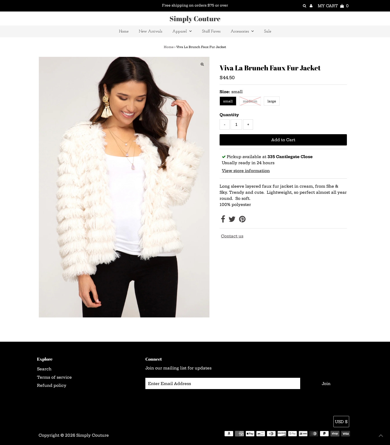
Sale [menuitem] (267, 32)
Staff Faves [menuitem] (211, 32)
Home (169, 47)
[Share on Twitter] (232, 220)
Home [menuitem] (124, 32)
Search (44, 369)
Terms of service (54, 377)
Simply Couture (195, 18)
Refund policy (51, 385)
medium (250, 101)
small (228, 101)
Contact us (232, 236)
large (271, 101)
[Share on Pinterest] (242, 220)
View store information (246, 170)
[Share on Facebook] (223, 220)
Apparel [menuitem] (179, 32)
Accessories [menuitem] (240, 32)
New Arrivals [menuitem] (150, 32)
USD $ (341, 421)
